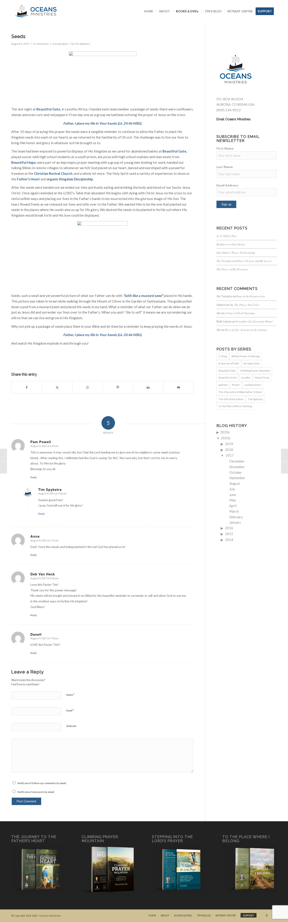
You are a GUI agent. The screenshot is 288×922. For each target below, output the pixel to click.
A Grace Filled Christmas (240, 313)
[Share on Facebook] (26, 387)
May (232, 500)
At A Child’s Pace (226, 236)
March (234, 511)
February (236, 517)
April (232, 506)
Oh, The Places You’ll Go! (244, 305)
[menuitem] (148, 11)
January (235, 522)
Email (70, 710)
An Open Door (251, 363)
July (232, 489)
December (237, 461)
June (232, 495)
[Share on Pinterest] (118, 387)
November (237, 467)
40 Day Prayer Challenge (245, 356)
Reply (33, 477)
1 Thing (222, 356)
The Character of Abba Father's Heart (240, 391)
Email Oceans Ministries (233, 119)
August (234, 483)
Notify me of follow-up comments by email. (42, 783)
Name (70, 694)
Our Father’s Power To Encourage (235, 252)
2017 (230, 455)
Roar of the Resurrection (250, 296)
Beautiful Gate (174, 151)
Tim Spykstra (82, 43)
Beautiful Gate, (48, 109)
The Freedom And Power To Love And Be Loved (243, 261)
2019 (229, 444)
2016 (229, 528)
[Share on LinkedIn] (148, 387)
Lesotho (245, 377)
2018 (229, 450)
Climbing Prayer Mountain (255, 370)
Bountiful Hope (23, 162)
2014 (229, 540)
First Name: (225, 148)
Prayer (236, 384)
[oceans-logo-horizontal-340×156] (35, 11)
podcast (223, 384)
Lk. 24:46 (125, 123)
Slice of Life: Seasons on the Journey (246, 330)
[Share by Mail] (178, 387)
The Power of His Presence (232, 269)
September (237, 478)
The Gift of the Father (231, 399)
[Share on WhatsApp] (87, 387)
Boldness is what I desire (230, 244)
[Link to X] (266, 915)
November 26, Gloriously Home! (254, 321)
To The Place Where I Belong (235, 406)
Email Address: (227, 185)
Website (71, 726)
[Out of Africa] (3, 461)
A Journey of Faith (228, 363)
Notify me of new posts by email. (36, 791)
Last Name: (224, 167)
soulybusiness (252, 384)
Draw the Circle (227, 377)
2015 (229, 534)
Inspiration (61, 43)
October (235, 472)
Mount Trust (262, 377)
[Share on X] (57, 387)
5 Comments (41, 43)
